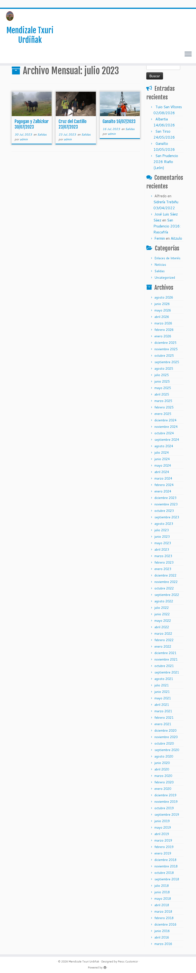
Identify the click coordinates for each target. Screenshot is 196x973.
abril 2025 (161, 394)
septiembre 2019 (166, 814)
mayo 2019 (162, 827)
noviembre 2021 (166, 659)
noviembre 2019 (166, 801)
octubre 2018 (164, 873)
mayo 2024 (162, 465)
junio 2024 (162, 459)
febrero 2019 (164, 847)
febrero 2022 (164, 640)
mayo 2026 (162, 310)
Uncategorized (164, 277)
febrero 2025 (164, 407)
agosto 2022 (163, 601)
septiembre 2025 (166, 362)
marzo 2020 (163, 776)
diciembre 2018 (165, 860)
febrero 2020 (164, 782)
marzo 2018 (163, 911)
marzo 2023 (163, 556)
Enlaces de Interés (167, 258)
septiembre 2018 (166, 879)
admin (24, 139)
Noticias (160, 264)
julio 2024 (161, 452)
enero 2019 (162, 853)
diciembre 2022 (165, 575)
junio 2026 (162, 304)
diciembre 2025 (165, 342)
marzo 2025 (163, 401)
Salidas (42, 134)
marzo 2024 (163, 478)
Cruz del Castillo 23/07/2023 (73, 124)
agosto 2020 (163, 756)
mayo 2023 (162, 543)
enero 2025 (162, 414)
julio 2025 (161, 375)
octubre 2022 (164, 588)
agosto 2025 (163, 368)
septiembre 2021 (166, 672)
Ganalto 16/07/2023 (119, 121)
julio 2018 (161, 885)
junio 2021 (162, 692)
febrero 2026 (164, 330)
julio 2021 (161, 685)
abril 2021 (161, 704)
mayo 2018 (162, 898)
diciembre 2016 (165, 924)
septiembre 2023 (166, 517)
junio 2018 (162, 892)
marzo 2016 (163, 944)
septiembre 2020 (166, 750)
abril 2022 (161, 627)
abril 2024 (161, 472)
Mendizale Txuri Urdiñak (30, 35)
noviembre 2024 (166, 426)
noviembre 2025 (166, 349)
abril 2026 (161, 317)
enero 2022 (162, 646)
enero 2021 (162, 724)
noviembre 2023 (166, 504)
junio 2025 (162, 381)
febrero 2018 (164, 918)
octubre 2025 (164, 355)
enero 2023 (162, 569)
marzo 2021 (163, 711)
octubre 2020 (164, 743)
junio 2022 (162, 614)
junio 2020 (162, 763)
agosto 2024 (163, 446)
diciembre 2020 (165, 730)
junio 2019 (162, 821)
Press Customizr (128, 961)
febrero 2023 (164, 562)
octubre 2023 (164, 511)
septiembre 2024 (166, 439)
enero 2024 (162, 491)
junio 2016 (162, 931)
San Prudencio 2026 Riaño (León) (165, 161)
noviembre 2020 (166, 737)
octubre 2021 (164, 666)
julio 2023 (161, 530)
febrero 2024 (164, 485)
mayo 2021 (162, 698)
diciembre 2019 (165, 795)
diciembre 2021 (165, 653)
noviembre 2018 (166, 866)
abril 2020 (161, 769)
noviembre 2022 (166, 582)
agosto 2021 (163, 679)
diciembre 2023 (165, 498)
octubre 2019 (164, 808)
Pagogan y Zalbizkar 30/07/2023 (32, 124)
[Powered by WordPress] (105, 966)
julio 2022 (161, 607)
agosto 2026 (163, 297)
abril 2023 (161, 549)
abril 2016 (161, 937)
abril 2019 (161, 834)
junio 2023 (162, 536)
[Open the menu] (188, 54)
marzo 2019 (163, 840)
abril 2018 (161, 905)
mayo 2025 (162, 388)
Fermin (159, 238)
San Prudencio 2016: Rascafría (166, 226)
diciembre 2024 (165, 420)
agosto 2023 (163, 523)
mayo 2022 (162, 620)
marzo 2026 (163, 323)
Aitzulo (176, 238)
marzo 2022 (163, 633)
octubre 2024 (164, 433)
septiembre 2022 (166, 595)
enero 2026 (162, 336)
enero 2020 (162, 788)
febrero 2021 (164, 717)
